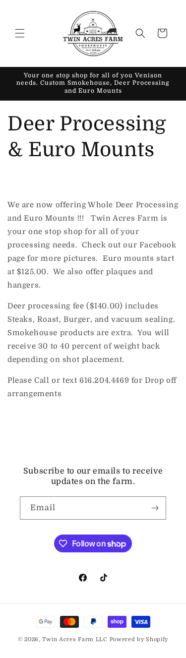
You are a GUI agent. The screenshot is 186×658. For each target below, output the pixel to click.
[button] (20, 33)
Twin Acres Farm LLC (74, 639)
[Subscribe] (155, 508)
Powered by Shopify (139, 639)
